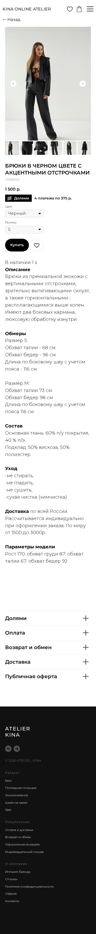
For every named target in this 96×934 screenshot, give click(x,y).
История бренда (17, 872)
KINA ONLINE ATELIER (27, 9)
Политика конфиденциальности (29, 886)
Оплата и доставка (19, 830)
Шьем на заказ (16, 802)
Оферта (11, 893)
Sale (8, 810)
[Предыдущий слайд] (13, 84)
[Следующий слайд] (83, 84)
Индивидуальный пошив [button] (24, 852)
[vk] (8, 749)
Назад (13, 19)
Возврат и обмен (18, 837)
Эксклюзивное (16, 795)
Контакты (12, 901)
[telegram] (17, 749)
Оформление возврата (22, 844)
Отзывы (11, 879)
